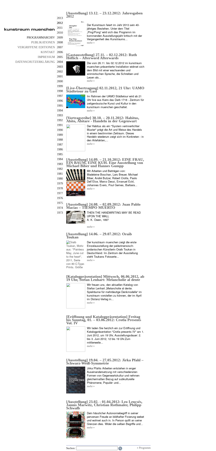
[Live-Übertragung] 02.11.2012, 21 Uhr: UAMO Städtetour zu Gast (105, 89)
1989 (60, 134)
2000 (60, 81)
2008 (60, 42)
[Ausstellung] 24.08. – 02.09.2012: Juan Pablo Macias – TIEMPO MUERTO (103, 206)
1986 (60, 149)
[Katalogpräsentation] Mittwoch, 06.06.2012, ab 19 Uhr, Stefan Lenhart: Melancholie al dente (105, 278)
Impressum (46, 57)
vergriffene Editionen (36, 47)
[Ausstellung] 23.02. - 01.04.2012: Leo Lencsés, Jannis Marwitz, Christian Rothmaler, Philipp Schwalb (104, 405)
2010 (60, 32)
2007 (60, 47)
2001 (60, 76)
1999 (60, 86)
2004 (60, 61)
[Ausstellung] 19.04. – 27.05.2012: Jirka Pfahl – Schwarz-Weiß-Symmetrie (104, 361)
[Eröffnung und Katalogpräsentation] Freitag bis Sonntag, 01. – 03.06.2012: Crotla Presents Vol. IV (103, 320)
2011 (60, 27)
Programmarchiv (41, 37)
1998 (60, 91)
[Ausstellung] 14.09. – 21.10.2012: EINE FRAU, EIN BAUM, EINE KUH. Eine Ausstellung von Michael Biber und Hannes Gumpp (105, 162)
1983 (60, 164)
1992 (60, 120)
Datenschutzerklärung (35, 61)
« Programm (144, 447)
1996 (60, 100)
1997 (60, 96)
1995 (60, 105)
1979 (60, 183)
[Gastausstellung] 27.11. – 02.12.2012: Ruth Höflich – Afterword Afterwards (101, 56)
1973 (60, 212)
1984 (60, 159)
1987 (60, 144)
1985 (60, 154)
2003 (60, 66)
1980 (60, 178)
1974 (60, 207)
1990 (60, 130)
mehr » (91, 42)
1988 (60, 139)
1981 (60, 173)
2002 (60, 71)
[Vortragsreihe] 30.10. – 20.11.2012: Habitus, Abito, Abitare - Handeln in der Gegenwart (102, 119)
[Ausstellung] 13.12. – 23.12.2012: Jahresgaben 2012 (104, 14)
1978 (60, 188)
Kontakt (48, 52)
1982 (60, 168)
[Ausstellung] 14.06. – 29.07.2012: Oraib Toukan (99, 235)
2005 (60, 57)
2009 (60, 37)
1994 (60, 110)
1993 (60, 115)
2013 (60, 18)
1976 (60, 198)
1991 (60, 125)
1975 (60, 203)
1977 (60, 193)
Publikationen (43, 42)
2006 (60, 52)
